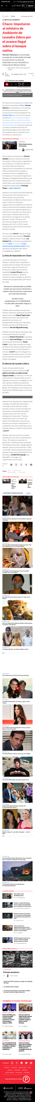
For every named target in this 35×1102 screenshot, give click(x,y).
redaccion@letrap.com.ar (24, 1098)
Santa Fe (10, 1070)
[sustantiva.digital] (28, 1088)
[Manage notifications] (31, 1092)
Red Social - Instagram (21, 1063)
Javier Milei (16, 1)
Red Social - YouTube (26, 1063)
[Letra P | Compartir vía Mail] (31, 464)
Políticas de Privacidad (25, 1099)
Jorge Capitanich (15, 188)
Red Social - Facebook (16, 1063)
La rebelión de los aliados (11, 986)
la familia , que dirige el (17, 243)
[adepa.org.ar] (20, 1088)
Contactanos (6, 1063)
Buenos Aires (22, 1067)
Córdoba (25, 1070)
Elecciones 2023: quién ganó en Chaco (19, 69)
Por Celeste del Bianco (7, 74)
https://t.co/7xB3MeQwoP (21, 301)
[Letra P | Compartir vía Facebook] (21, 464)
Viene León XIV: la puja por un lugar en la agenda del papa (18, 982)
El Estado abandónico (11, 972)
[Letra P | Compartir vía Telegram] (26, 464)
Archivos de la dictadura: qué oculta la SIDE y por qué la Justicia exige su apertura (17, 991)
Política (13, 16)
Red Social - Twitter (12, 1063)
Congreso (26, 1072)
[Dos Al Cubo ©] (8, 1088)
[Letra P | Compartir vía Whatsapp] (11, 464)
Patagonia (19, 1072)
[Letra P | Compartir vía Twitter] (16, 464)
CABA (29, 1067)
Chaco (22, 105)
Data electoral (16, 10)
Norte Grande (21, 472)
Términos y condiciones (12, 1099)
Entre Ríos (17, 1070)
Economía (14, 1067)
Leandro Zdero (7, 115)
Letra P (6, 16)
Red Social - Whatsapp (31, 1063)
